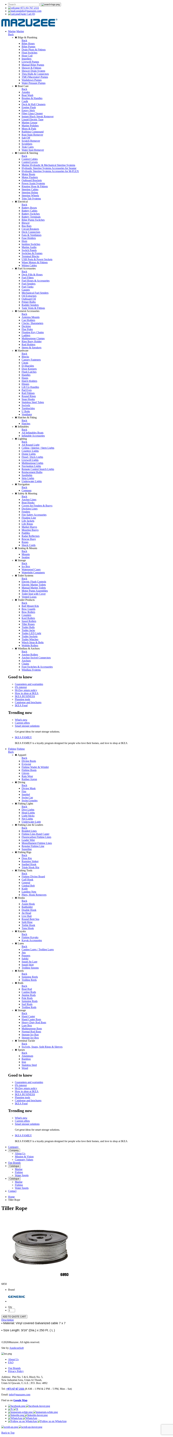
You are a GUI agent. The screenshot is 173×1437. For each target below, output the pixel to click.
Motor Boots (28, 174)
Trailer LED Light (31, 633)
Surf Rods (27, 1004)
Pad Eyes (27, 390)
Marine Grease (29, 122)
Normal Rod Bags (31, 1031)
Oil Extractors (29, 295)
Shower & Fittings (31, 67)
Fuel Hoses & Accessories (36, 280)
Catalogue (14, 1166)
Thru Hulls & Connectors (35, 73)
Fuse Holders (29, 238)
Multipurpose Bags (32, 1028)
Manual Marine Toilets (34, 587)
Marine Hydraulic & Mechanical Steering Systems (48, 165)
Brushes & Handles (32, 98)
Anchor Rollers (30, 654)
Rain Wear (27, 776)
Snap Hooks (28, 399)
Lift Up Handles (30, 387)
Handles (26, 374)
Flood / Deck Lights (32, 457)
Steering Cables (30, 189)
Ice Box (26, 566)
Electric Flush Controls (34, 581)
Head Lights (28, 812)
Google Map (20, 1400)
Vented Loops (29, 596)
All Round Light (30, 444)
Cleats (25, 362)
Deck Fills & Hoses (32, 274)
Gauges (26, 289)
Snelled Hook (29, 864)
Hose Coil (27, 55)
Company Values (24, 1159)
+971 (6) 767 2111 (29, 7)
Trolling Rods (29, 1007)
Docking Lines (30, 508)
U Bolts (26, 411)
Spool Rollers (29, 621)
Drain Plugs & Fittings (34, 49)
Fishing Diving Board (33, 876)
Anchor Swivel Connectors (36, 657)
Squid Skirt (28, 964)
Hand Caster (28, 1016)
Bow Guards (28, 609)
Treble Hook (28, 925)
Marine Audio (29, 247)
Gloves (25, 773)
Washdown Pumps (32, 80)
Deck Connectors (31, 232)
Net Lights (27, 818)
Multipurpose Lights (32, 463)
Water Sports (22, 1175)
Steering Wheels (30, 195)
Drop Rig (27, 858)
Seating (26, 557)
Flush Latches (29, 371)
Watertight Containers (33, 572)
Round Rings (29, 396)
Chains (25, 663)
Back (11, 34)
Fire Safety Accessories (34, 514)
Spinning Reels (30, 976)
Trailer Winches (30, 639)
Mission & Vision (24, 1156)
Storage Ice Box (30, 1037)
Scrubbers (27, 143)
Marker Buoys (29, 526)
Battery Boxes (29, 207)
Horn (24, 241)
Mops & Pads (29, 128)
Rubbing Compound (33, 131)
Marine (12, 31)
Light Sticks (28, 815)
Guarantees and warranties (29, 684)
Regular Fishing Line (33, 846)
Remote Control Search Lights (38, 469)
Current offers (22, 722)
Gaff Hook (27, 879)
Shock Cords (28, 545)
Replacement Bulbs (32, 472)
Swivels (26, 405)
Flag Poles (27, 329)
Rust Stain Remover (32, 134)
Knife (25, 888)
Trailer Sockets (30, 636)
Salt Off (26, 137)
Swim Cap (27, 797)
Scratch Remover (31, 140)
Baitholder (27, 906)
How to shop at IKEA (27, 693)
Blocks (25, 356)
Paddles (26, 533)
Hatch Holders (29, 381)
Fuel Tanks (27, 286)
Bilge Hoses (28, 43)
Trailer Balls (28, 627)
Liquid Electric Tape (32, 119)
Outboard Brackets (32, 180)
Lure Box (27, 1025)
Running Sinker (30, 861)
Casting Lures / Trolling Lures (38, 949)
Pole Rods (27, 998)
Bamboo (26, 1058)
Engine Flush (29, 107)
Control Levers (30, 162)
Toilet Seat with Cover (34, 593)
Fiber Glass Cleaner (32, 113)
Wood (25, 1068)
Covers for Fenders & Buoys (37, 505)
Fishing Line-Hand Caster (35, 834)
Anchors (26, 660)
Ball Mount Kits (30, 605)
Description (7, 1319)
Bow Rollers (28, 612)
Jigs (24, 952)
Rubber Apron (29, 779)
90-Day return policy (26, 690)
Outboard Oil (29, 298)
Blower (26, 222)
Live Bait (27, 916)
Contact (12, 1191)
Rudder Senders (30, 305)
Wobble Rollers (30, 645)
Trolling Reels (29, 979)
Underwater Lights (32, 481)
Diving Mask (29, 788)
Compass (26, 490)
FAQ (11, 1362)
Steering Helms (30, 192)
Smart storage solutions (27, 725)
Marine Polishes (30, 125)
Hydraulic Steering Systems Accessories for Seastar (49, 168)
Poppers (26, 955)
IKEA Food (21, 705)
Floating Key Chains (33, 332)
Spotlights (27, 475)
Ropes (25, 542)
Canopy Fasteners (31, 359)
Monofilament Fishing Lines (37, 843)
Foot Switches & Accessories (37, 666)
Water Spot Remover (33, 149)
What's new (21, 719)
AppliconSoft (16, 1347)
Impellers (26, 58)
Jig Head (26, 913)
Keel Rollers (28, 618)
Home (11, 1196)
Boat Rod (27, 989)
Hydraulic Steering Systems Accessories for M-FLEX (50, 171)
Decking (26, 326)
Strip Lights (28, 478)
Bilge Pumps (28, 46)
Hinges (25, 384)
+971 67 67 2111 (15, 1388)
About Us (20, 1153)
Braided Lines (29, 830)
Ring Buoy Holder (32, 341)
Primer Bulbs (29, 301)
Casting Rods (29, 992)
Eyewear (26, 764)
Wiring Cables (29, 265)
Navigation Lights (31, 466)
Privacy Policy (16, 1371)
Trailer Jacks (28, 630)
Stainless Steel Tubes (33, 402)
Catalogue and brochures (28, 702)
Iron (24, 1062)
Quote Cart (27, 13)
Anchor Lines (29, 499)
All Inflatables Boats (32, 432)
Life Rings (27, 523)
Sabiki (25, 958)
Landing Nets (29, 891)
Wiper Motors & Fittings (35, 262)
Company (13, 1146)
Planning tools (22, 699)
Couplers (26, 615)
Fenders (26, 511)
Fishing (12, 748)
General (26, 882)
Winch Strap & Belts (33, 642)
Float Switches (29, 52)
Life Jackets (28, 520)
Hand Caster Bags (31, 1019)
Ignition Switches (31, 244)
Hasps (25, 377)
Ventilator (27, 414)
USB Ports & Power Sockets (37, 259)
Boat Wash (27, 95)
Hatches (26, 423)
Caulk (25, 101)
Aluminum (27, 1055)
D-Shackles (28, 365)
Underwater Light (31, 821)
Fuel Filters (28, 277)
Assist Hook (28, 903)
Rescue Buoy (29, 539)
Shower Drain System (33, 70)
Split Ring (27, 922)
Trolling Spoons (30, 967)
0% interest (21, 687)
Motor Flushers (30, 177)
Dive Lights (28, 809)
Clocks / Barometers (32, 323)
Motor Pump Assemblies (35, 590)
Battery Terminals (31, 216)
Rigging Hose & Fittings (35, 186)
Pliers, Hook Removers (34, 894)
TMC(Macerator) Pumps (35, 76)
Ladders (26, 335)
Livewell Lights (30, 460)
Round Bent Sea (30, 919)
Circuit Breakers (30, 229)
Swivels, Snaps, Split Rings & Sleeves (42, 1046)
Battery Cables (29, 210)
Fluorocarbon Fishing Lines (36, 837)
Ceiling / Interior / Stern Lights (38, 447)
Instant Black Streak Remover (38, 116)
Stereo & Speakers (31, 347)
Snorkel (26, 794)
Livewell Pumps (30, 61)
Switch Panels (29, 250)
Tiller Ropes (28, 624)
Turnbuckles (28, 408)
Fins (24, 791)
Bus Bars (26, 225)
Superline (27, 849)
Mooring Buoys (30, 529)
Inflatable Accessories (33, 435)
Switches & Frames (32, 253)
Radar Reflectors (31, 536)
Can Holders (28, 320)
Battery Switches (31, 213)
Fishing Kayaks (30, 937)
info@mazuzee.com (30, 10)
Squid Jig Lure (29, 961)
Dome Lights (29, 453)
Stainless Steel (29, 1065)
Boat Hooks (28, 502)
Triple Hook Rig (30, 867)
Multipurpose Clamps (33, 338)
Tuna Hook (28, 928)
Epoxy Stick (28, 110)
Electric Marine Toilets (34, 584)
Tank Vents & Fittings (33, 308)
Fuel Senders (28, 283)
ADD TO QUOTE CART (14, 1316)
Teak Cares (28, 146)
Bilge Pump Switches (33, 219)
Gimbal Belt (28, 885)
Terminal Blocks (30, 256)
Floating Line (29, 517)
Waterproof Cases (31, 569)
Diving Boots (29, 761)
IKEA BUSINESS (25, 696)
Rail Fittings (28, 393)
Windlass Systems (31, 669)
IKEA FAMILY (23, 737)
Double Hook (29, 910)
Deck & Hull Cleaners (33, 104)
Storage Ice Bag (30, 1034)
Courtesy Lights (30, 450)
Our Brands (14, 1162)
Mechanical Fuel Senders (35, 292)
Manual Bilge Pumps (33, 64)
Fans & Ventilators (31, 235)
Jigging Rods (29, 995)
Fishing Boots (29, 770)
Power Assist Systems (33, 183)
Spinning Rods (30, 1001)
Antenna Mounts (31, 317)
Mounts (26, 554)
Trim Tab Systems (31, 198)
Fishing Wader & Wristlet (35, 767)
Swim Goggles (30, 800)
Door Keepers (29, 368)
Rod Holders (28, 344)
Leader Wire (28, 840)
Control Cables (30, 159)
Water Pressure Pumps (33, 83)
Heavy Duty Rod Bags (34, 1022)
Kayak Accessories (32, 940)
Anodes (26, 92)
